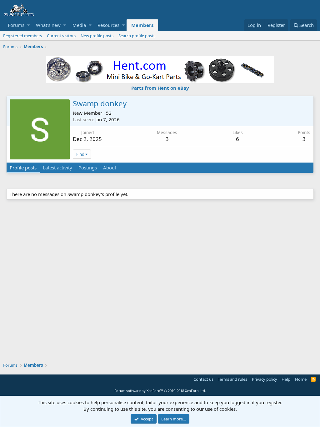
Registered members (22, 35)
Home (301, 379)
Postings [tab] (87, 167)
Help (286, 379)
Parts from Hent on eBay (160, 88)
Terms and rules (232, 379)
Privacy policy (264, 379)
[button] (29, 25)
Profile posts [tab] (23, 167)
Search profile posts (136, 35)
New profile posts (97, 35)
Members (142, 25)
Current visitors (61, 35)
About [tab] (109, 167)
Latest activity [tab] (57, 167)
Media (79, 25)
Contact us (203, 379)
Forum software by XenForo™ (160, 390)
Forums (16, 25)
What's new (48, 25)
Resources (108, 25)
